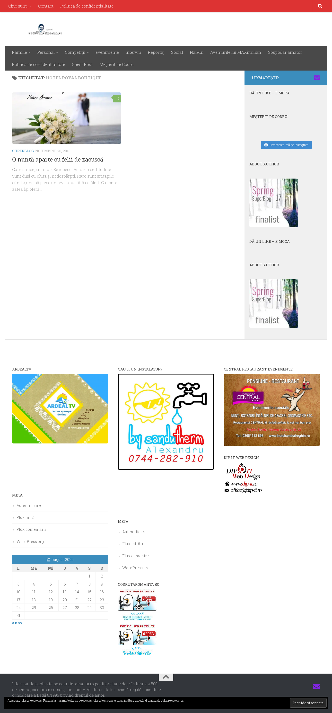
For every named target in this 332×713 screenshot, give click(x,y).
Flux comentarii (31, 529)
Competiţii (75, 52)
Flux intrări (27, 517)
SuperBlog (23, 150)
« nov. (17, 622)
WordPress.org (30, 541)
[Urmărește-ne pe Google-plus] (309, 78)
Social (177, 52)
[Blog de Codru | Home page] (46, 29)
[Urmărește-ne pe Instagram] (294, 78)
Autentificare (29, 505)
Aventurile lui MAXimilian (235, 52)
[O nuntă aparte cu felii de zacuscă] (66, 118)
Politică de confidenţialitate (87, 6)
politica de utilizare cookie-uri (166, 700)
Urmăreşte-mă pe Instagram (289, 145)
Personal (46, 52)
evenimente (107, 52)
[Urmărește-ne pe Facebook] (286, 78)
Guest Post (82, 64)
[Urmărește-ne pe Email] (317, 78)
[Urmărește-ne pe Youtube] (301, 78)
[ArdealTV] (60, 441)
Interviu (133, 52)
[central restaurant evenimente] (272, 444)
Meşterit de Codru (116, 64)
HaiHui (196, 52)
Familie (19, 52)
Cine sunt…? (19, 6)
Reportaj (156, 52)
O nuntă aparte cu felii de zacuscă (57, 159)
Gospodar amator (285, 52)
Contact (45, 6)
